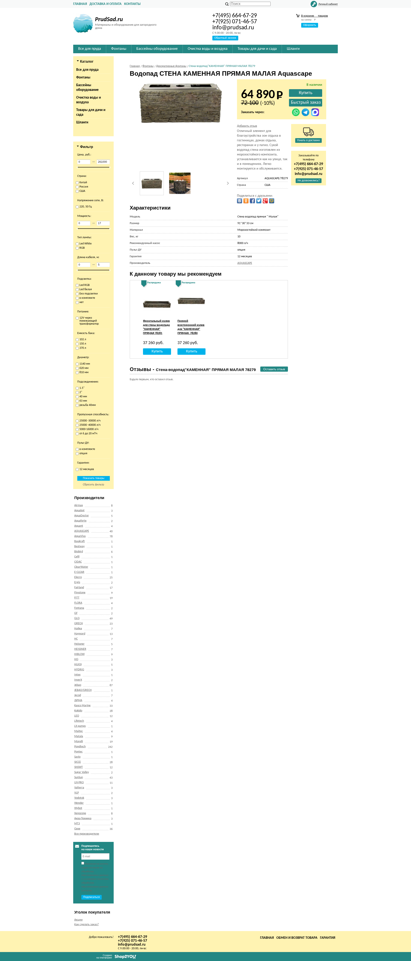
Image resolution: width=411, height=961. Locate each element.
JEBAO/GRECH (83, 690)
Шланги (82, 122)
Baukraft (79, 541)
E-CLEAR (79, 572)
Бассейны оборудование (87, 87)
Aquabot (79, 510)
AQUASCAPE (81, 531)
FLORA (78, 603)
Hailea (78, 628)
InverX (78, 680)
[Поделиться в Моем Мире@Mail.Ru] (271, 200)
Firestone (79, 592)
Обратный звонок (225, 38)
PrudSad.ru (109, 20)
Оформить (309, 25)
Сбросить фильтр (93, 484)
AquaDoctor (81, 515)
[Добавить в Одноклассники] (246, 200)
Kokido (78, 710)
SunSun (78, 777)
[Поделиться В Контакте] (239, 200)
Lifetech (79, 721)
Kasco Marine (82, 705)
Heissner (79, 644)
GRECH (78, 623)
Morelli (78, 741)
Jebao (77, 685)
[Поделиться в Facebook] (252, 200)
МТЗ (77, 823)
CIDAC (78, 561)
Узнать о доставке (308, 140)
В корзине (314, 16)
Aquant (78, 526)
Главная (80, 4)
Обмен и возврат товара (296, 938)
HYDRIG (79, 669)
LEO (76, 715)
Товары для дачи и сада (90, 112)
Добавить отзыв (247, 126)
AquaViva (80, 536)
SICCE (77, 762)
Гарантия (327, 938)
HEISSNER (80, 649)
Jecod (77, 695)
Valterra (79, 787)
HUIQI (78, 664)
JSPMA (78, 700)
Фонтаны (83, 77)
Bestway (79, 546)
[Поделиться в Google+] (265, 200)
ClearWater (81, 567)
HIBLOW (79, 654)
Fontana (79, 608)
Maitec (78, 731)
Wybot (78, 808)
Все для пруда (87, 70)
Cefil (76, 556)
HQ (76, 659)
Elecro (78, 577)
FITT (76, 597)
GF (75, 613)
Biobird (78, 551)
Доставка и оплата (105, 4)
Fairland (79, 587)
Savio (77, 756)
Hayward (79, 633)
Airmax (78, 505)
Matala (78, 736)
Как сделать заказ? (86, 924)
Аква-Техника (82, 818)
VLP (76, 792)
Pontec (78, 751)
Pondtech (80, 746)
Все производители (86, 833)
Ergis (77, 582)
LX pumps (80, 726)
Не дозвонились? (309, 180)
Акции (78, 919)
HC (76, 638)
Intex (77, 674)
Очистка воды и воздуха (88, 100)
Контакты (132, 4)
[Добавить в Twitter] (258, 200)
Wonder (79, 803)
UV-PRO (79, 782)
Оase (77, 828)
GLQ (76, 618)
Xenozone (80, 813)
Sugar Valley (81, 772)
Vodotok (79, 798)
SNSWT (78, 767)
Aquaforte (80, 520)
